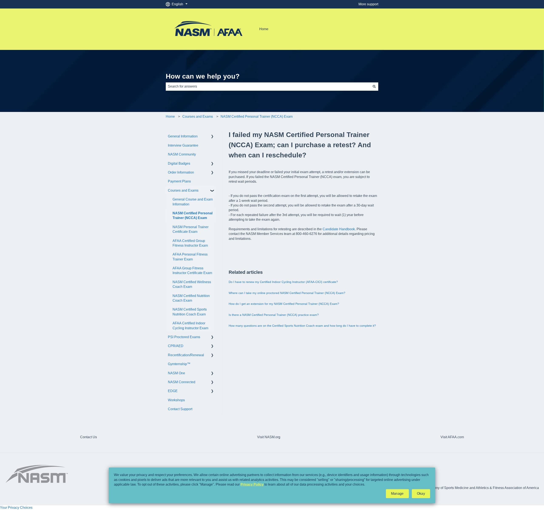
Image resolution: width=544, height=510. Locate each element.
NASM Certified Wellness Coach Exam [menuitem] (192, 284)
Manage (397, 493)
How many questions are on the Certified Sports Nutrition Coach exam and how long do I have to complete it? (302, 325)
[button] (212, 136)
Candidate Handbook (339, 229)
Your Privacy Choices (16, 507)
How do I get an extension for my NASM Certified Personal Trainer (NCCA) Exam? (284, 303)
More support (368, 4)
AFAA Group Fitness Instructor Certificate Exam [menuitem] (192, 270)
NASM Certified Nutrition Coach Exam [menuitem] (191, 298)
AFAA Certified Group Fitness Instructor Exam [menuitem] (190, 243)
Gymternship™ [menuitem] (179, 364)
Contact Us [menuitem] (88, 437)
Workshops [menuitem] (176, 400)
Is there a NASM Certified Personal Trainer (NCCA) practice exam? (274, 314)
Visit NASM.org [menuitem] (268, 437)
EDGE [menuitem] (173, 391)
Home (263, 29)
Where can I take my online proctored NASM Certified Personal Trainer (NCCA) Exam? (287, 293)
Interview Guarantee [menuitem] (183, 145)
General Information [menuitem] (183, 136)
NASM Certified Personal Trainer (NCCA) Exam (257, 116)
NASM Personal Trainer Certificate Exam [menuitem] (190, 229)
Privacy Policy (252, 484)
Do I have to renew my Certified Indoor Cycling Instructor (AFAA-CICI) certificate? (283, 282)
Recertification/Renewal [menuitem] (186, 355)
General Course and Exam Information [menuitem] (193, 202)
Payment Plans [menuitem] (179, 181)
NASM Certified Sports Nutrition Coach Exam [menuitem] (190, 312)
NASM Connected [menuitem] (181, 382)
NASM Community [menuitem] (182, 154)
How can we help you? (203, 76)
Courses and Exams (197, 116)
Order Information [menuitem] (181, 172)
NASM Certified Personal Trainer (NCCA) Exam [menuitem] (192, 215)
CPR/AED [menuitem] (175, 346)
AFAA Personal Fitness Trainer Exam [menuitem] (190, 257)
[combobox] (268, 86)
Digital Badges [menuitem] (179, 163)
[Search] (374, 86)
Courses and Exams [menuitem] (183, 190)
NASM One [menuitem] (176, 373)
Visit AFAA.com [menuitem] (452, 437)
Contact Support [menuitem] (180, 409)
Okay (421, 493)
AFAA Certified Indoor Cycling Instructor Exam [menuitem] (190, 325)
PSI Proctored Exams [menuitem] (184, 337)
